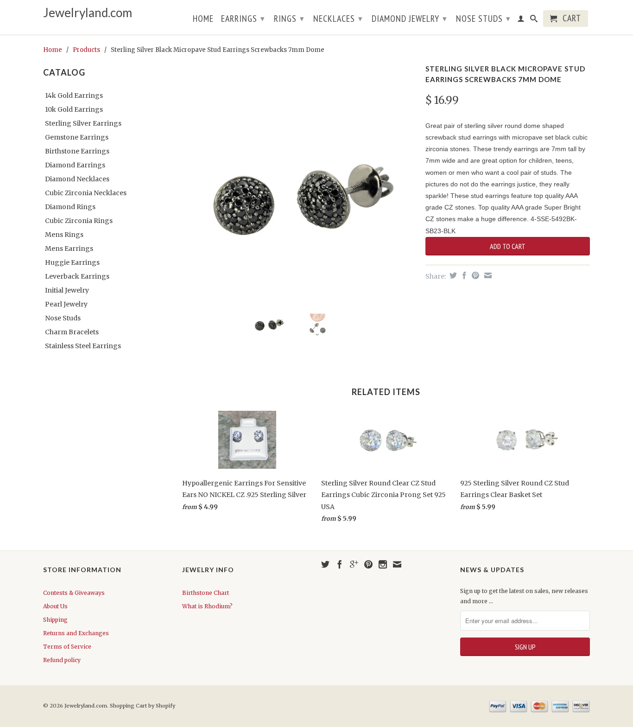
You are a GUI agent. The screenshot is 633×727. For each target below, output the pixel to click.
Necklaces (338, 19)
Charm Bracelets (72, 332)
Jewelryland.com (87, 13)
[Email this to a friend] (487, 275)
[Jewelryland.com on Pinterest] (368, 564)
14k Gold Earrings (74, 95)
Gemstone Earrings (76, 137)
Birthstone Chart (205, 592)
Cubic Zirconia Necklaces (86, 193)
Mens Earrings (69, 248)
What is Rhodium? (207, 606)
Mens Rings (64, 234)
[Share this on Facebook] (463, 275)
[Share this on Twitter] (452, 275)
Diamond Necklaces (77, 179)
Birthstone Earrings (77, 151)
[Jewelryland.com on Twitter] (325, 564)
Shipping (55, 619)
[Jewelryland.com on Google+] (354, 564)
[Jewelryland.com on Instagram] (383, 564)
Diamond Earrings (75, 165)
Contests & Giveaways (74, 592)
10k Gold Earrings (74, 109)
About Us (55, 606)
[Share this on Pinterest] (474, 275)
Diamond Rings (70, 207)
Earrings (243, 19)
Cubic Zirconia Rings (79, 221)
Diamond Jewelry (409, 19)
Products (86, 50)
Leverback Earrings (77, 276)
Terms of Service (67, 646)
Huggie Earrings (72, 262)
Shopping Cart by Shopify (142, 705)
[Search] (534, 20)
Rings (289, 19)
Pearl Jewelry (66, 304)
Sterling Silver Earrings (83, 123)
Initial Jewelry (67, 290)
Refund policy (62, 660)
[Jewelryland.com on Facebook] (339, 564)
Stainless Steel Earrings (83, 346)
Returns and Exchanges (76, 633)
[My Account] (521, 20)
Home (203, 19)
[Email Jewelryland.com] (397, 564)
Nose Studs (483, 19)
